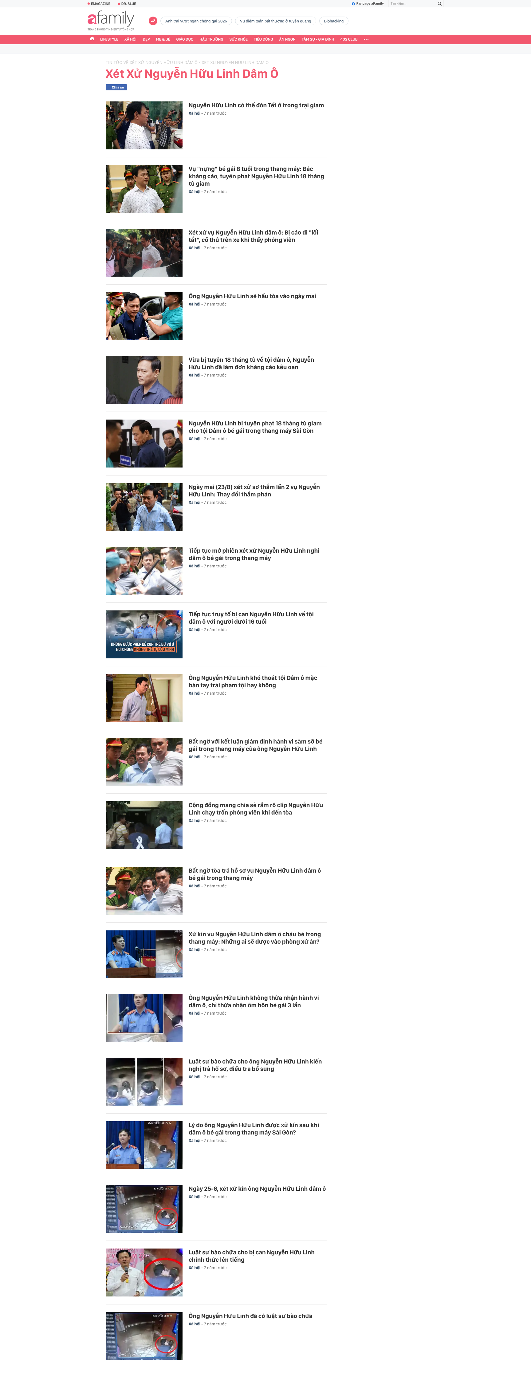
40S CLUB (349, 39)
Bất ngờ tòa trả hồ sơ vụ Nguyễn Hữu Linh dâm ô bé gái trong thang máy (255, 874)
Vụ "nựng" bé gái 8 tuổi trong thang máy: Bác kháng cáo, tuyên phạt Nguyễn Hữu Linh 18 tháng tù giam (256, 176)
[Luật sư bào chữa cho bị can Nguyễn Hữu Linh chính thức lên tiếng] (144, 1272)
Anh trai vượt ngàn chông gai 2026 (196, 21)
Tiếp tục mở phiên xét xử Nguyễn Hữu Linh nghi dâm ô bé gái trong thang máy (254, 554)
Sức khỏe (238, 39)
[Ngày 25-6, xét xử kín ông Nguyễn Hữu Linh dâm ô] (144, 1209)
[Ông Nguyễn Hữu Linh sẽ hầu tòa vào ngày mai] (144, 316)
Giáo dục (185, 39)
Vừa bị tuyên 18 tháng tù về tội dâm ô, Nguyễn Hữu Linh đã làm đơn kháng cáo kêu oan (251, 363)
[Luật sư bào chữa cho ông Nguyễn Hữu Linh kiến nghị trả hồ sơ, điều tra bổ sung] (144, 1082)
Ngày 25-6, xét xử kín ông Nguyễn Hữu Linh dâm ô (257, 1188)
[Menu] (366, 39)
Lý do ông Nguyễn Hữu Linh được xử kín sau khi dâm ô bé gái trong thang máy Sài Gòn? (254, 1128)
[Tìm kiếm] (439, 4)
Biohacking (334, 21)
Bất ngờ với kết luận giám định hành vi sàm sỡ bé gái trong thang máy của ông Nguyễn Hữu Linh (256, 745)
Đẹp (146, 39)
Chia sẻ (118, 87)
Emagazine (100, 4)
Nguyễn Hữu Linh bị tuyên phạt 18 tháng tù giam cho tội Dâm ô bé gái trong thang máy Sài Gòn (255, 427)
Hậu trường (211, 39)
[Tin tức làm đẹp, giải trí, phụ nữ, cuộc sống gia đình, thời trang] (111, 21)
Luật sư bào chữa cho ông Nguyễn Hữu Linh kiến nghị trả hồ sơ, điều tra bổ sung (255, 1065)
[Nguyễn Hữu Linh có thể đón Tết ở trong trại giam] (144, 125)
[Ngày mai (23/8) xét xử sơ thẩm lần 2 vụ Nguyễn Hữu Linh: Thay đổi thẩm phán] (144, 507)
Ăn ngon (287, 39)
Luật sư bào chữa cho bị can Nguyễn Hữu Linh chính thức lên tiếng (252, 1256)
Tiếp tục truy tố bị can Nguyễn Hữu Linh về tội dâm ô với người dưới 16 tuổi (251, 617)
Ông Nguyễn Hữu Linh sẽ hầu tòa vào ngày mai (252, 296)
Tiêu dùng (263, 39)
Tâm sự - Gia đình (318, 39)
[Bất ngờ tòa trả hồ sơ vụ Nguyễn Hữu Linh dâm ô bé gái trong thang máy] (144, 891)
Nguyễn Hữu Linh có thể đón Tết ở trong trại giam (256, 105)
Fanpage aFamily (370, 4)
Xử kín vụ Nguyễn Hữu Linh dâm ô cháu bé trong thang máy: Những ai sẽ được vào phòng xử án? (255, 937)
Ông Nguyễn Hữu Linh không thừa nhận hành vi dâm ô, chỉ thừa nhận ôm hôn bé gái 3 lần (254, 1001)
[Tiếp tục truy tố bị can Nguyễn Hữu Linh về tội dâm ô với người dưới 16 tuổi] (144, 634)
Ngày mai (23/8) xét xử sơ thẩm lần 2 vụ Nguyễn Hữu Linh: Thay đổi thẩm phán (254, 490)
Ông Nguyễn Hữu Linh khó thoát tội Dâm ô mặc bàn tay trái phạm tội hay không (253, 681)
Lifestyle (109, 39)
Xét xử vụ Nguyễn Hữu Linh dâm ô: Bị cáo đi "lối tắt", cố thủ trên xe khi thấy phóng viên (253, 236)
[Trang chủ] (92, 39)
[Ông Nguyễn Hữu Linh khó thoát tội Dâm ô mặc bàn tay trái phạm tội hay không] (144, 698)
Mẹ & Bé (163, 39)
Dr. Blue (128, 4)
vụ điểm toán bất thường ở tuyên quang (275, 21)
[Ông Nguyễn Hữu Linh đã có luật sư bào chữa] (144, 1336)
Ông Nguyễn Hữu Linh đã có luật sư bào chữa (251, 1316)
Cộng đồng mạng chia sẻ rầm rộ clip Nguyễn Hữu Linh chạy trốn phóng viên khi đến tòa (256, 808)
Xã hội (130, 39)
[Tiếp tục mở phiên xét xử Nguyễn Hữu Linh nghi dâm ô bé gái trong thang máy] (144, 571)
